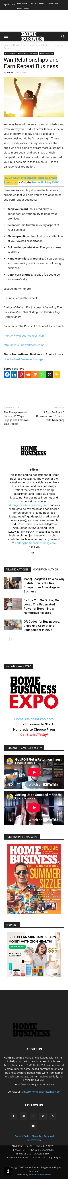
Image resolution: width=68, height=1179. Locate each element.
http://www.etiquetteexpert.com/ (25, 335)
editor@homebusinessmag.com (41, 1091)
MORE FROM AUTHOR (45, 569)
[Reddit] (28, 374)
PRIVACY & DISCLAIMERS (41, 1149)
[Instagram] (23, 1116)
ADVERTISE (53, 3)
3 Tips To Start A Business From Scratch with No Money (50, 416)
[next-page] (11, 639)
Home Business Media (39, 1174)
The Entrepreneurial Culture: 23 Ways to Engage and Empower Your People (16, 418)
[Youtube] (33, 1126)
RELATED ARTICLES (17, 569)
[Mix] (35, 374)
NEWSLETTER (23, 8)
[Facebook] (7, 374)
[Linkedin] (14, 374)
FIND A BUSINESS (38, 3)
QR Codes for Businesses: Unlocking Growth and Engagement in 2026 (42, 626)
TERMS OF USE (23, 1153)
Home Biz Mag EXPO (45, 182)
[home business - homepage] (34, 1035)
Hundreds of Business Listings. (24, 359)
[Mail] (34, 553)
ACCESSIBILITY (41, 1153)
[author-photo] (34, 464)
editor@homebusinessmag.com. (28, 505)
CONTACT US (38, 1157)
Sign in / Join (9, 4)
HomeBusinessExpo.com (34, 719)
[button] (6, 36)
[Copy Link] (56, 374)
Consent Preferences (17, 1157)
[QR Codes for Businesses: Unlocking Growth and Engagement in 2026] (13, 625)
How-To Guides (46, 53)
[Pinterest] (21, 374)
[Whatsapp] (42, 374)
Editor (10, 72)
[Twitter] (52, 1116)
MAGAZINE (22, 3)
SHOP (29, 1146)
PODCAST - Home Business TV (24, 748)
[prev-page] (6, 639)
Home (7, 45)
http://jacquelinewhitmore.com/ (24, 345)
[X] (49, 374)
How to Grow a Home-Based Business (32, 45)
